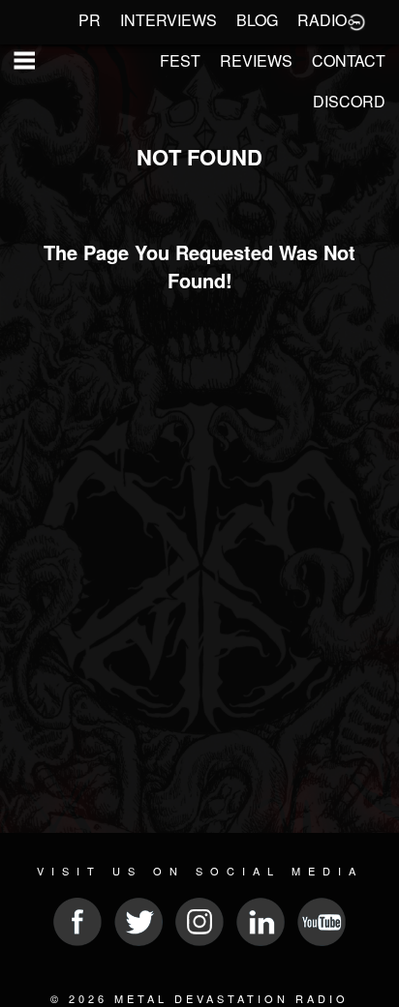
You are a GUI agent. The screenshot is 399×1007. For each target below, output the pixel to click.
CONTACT (348, 60)
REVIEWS (256, 60)
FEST (180, 60)
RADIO (322, 20)
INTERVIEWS (168, 20)
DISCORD (349, 101)
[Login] (356, 20)
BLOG (257, 20)
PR (89, 20)
